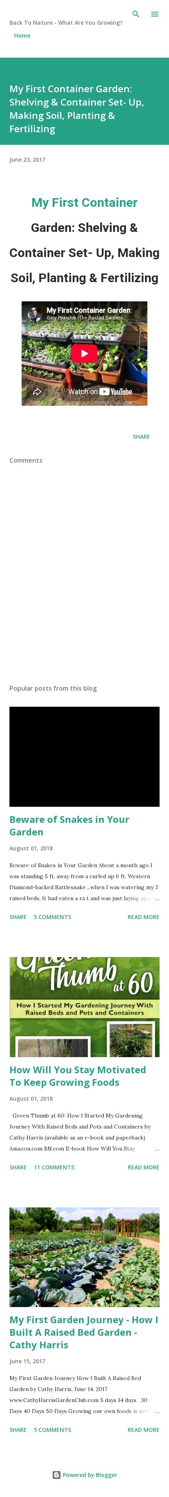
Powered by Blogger (89, 1475)
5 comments (52, 917)
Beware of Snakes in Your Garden (69, 825)
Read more (144, 917)
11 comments (54, 1167)
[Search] (136, 14)
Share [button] (141, 436)
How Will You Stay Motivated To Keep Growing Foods (77, 1076)
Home (22, 35)
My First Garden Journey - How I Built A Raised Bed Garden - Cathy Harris (83, 1332)
